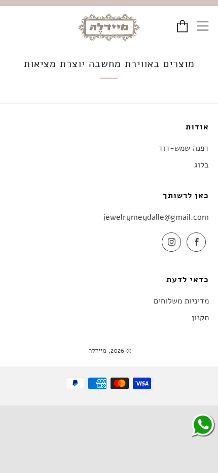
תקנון (200, 317)
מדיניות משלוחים (181, 301)
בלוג (201, 165)
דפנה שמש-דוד (183, 148)
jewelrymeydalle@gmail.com (156, 217)
